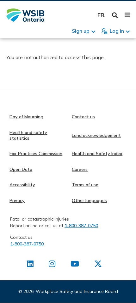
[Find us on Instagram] (52, 264)
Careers (80, 169)
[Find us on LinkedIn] (30, 264)
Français (101, 15)
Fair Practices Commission (35, 153)
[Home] (25, 15)
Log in (117, 31)
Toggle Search (114, 15)
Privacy (17, 200)
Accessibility (22, 185)
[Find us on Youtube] (75, 264)
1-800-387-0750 (81, 225)
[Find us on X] (98, 264)
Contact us (83, 117)
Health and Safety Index (97, 153)
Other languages (89, 200)
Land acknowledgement (96, 135)
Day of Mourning (26, 117)
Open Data (20, 169)
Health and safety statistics (28, 135)
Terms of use (85, 185)
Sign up (81, 31)
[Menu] (127, 15)
